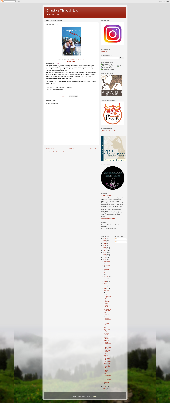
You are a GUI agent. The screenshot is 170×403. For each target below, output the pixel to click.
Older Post (93, 148)
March (106, 288)
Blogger (95, 396)
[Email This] (70, 96)
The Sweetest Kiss (107, 302)
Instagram (104, 51)
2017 (104, 259)
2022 (104, 248)
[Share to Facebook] (75, 96)
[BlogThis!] (72, 96)
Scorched (106, 327)
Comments (119, 241)
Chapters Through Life (62, 10)
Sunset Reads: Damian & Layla (107, 319)
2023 (104, 245)
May (105, 283)
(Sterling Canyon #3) (78, 59)
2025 (104, 241)
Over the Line (106, 324)
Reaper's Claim (106, 334)
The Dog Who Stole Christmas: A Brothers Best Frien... (107, 349)
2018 (104, 257)
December (107, 261)
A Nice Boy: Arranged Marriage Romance (107, 366)
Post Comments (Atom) (59, 152)
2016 (104, 386)
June (105, 281)
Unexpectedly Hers (107, 297)
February (106, 290)
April (105, 286)
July (105, 279)
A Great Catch (106, 313)
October (106, 269)
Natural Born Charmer (107, 310)
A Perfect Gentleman (107, 375)
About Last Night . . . (107, 330)
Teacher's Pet (106, 371)
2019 (104, 255)
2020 (104, 252)
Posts (118, 238)
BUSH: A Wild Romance (107, 342)
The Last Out (107, 379)
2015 (104, 389)
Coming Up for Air (107, 306)
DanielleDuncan (107, 195)
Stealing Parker (106, 337)
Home (71, 148)
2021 (104, 250)
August (106, 276)
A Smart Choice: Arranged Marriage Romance (107, 358)
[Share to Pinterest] (77, 96)
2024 (104, 243)
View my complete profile (108, 218)
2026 (104, 238)
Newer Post (50, 148)
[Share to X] (73, 96)
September (107, 273)
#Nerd (105, 294)
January (106, 382)
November (107, 265)
